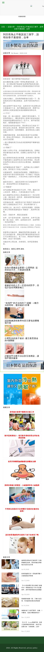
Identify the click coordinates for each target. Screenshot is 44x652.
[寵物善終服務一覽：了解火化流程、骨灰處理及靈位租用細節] (10, 602)
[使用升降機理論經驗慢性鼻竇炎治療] (22, 480)
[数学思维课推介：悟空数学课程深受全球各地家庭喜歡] (22, 456)
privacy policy (32, 648)
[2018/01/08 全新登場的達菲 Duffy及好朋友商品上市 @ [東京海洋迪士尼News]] (22, 260)
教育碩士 (6, 249)
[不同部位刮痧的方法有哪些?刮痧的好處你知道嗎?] (22, 529)
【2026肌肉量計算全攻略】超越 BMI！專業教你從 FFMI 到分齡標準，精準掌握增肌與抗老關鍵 (31, 587)
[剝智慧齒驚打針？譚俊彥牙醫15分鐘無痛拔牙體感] (10, 577)
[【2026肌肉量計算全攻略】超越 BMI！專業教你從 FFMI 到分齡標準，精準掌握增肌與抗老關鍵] (10, 589)
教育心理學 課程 (17, 249)
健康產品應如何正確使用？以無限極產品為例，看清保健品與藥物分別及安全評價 (31, 562)
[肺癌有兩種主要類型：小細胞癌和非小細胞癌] (22, 503)
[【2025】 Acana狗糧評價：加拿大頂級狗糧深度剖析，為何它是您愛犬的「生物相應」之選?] (10, 626)
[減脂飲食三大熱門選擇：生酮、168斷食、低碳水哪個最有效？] (10, 614)
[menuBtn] (3, 2)
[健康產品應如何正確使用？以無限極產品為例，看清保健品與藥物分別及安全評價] (10, 564)
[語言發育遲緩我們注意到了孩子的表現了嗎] (22, 553)
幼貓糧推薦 (22, 16)
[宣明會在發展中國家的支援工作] (22, 430)
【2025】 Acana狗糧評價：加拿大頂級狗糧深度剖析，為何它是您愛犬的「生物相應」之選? (31, 624)
